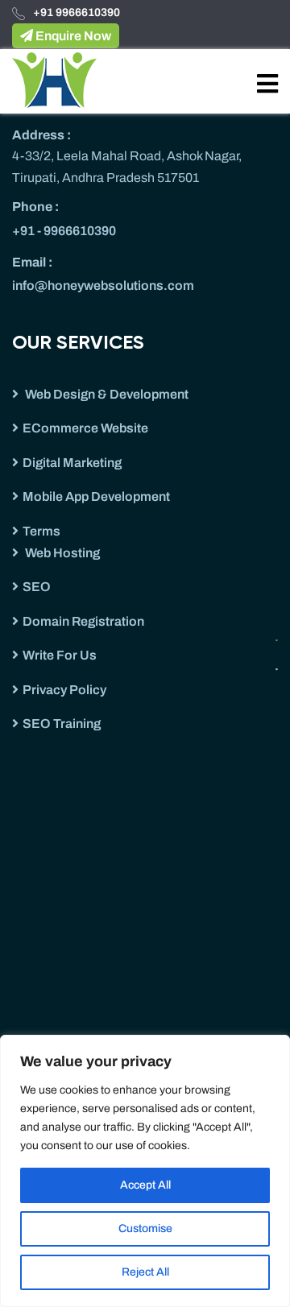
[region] (145, 1171)
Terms (41, 531)
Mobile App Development (96, 496)
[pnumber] (282, 664)
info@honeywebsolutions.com (103, 285)
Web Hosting (61, 553)
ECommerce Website (85, 428)
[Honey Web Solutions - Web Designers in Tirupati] (54, 79)
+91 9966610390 (76, 12)
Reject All (145, 1272)
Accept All (145, 1185)
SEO (37, 587)
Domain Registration (83, 621)
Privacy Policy (64, 690)
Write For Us (60, 655)
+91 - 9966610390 (64, 231)
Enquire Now (72, 36)
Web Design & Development (105, 394)
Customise (145, 1228)
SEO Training (62, 723)
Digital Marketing (72, 462)
